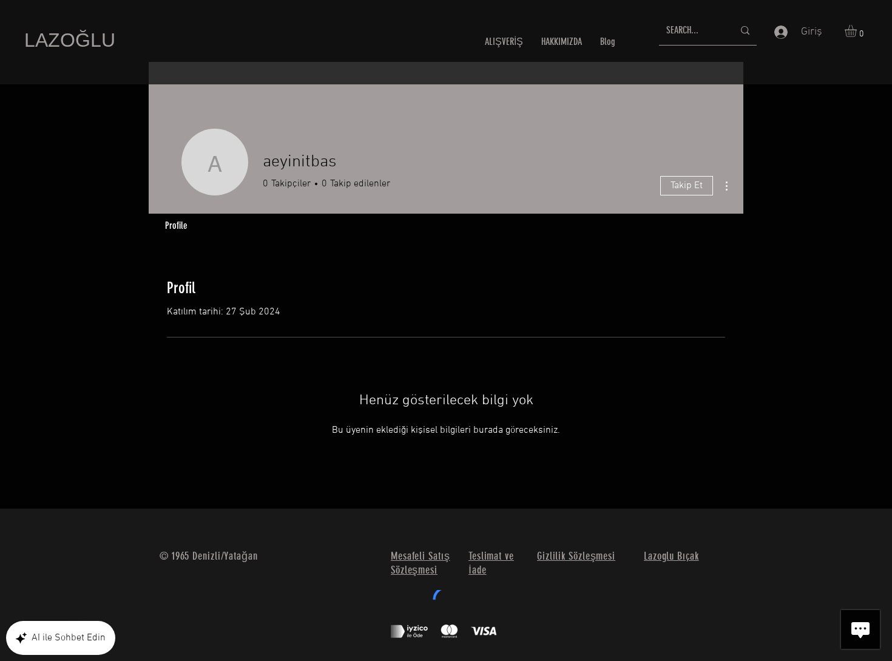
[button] (858, 31)
